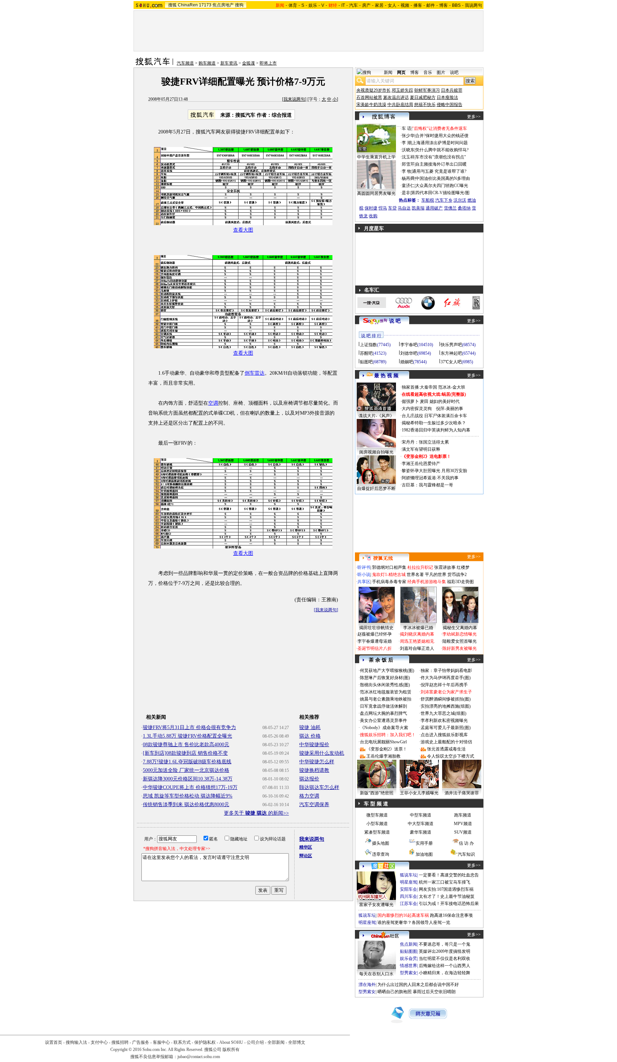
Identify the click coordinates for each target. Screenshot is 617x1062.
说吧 (454, 72)
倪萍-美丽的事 (449, 408)
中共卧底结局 (400, 104)
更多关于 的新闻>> (256, 813)
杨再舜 (408, 178)
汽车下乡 (443, 200)
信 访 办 (466, 843)
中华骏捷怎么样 (316, 761)
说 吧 (395, 321)
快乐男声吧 (451, 344)
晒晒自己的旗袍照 (394, 991)
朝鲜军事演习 (427, 90)
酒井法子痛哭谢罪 (462, 792)
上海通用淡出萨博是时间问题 (440, 142)
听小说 (363, 574)
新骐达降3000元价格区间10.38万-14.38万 (187, 779)
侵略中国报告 (449, 104)
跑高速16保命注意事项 (451, 915)
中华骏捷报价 (314, 744)
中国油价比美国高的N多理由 (442, 178)
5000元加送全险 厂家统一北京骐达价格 (186, 770)
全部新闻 (276, 1042)
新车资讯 (228, 63)
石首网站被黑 (369, 97)
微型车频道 (377, 815)
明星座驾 (408, 882)
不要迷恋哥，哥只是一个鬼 (444, 944)
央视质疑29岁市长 (373, 90)
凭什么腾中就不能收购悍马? (441, 149)
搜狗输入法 (76, 1042)
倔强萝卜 (410, 401)
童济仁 (408, 185)
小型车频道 (377, 823)
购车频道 (207, 63)
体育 (293, 5)
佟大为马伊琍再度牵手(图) (446, 677)
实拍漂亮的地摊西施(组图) (446, 706)
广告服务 (140, 1042)
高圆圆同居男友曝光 (376, 193)
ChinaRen (188, 4)
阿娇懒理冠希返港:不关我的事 (430, 477)
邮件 (430, 5)
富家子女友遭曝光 (376, 904)
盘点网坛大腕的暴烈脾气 (383, 713)
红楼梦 (463, 567)
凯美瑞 (418, 208)
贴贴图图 (408, 951)
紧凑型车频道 (377, 832)
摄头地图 (380, 843)
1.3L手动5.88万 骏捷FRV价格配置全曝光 (187, 736)
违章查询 (380, 854)
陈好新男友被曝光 (459, 648)
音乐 (427, 72)
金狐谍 (248, 63)
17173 (205, 4)
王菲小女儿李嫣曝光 (419, 792)
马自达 (404, 208)
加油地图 (424, 854)
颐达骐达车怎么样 (319, 787)
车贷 (392, 208)
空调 (213, 403)
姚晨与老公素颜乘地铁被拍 (385, 699)
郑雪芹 (408, 164)
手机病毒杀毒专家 (389, 581)
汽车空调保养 (314, 804)
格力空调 (309, 796)
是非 (406, 192)
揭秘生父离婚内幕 (460, 627)
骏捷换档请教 (314, 770)
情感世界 (408, 965)
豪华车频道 (420, 832)
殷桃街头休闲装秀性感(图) (385, 684)
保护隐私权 (205, 1042)
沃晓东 (408, 149)
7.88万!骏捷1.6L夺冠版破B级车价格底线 (187, 761)
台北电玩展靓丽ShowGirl (383, 741)
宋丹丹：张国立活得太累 (425, 442)
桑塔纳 (464, 208)
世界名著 (415, 574)
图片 (441, 72)
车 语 (406, 128)
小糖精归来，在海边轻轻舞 (444, 972)
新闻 (388, 72)
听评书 (363, 567)
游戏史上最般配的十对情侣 (446, 741)
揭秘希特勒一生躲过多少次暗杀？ (434, 422)
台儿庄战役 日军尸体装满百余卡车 (434, 415)
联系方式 (182, 1042)
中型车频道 (420, 815)
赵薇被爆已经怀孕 (374, 634)
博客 (443, 5)
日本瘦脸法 (447, 97)
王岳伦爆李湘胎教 (383, 756)
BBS (456, 5)
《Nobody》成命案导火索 (384, 727)
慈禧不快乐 (425, 104)
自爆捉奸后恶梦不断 (376, 488)
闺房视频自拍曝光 (376, 452)
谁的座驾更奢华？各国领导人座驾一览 (413, 922)
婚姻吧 (406, 361)
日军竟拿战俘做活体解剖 (383, 706)
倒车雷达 (255, 373)
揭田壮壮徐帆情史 (376, 627)
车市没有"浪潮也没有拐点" (440, 157)
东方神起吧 (451, 353)
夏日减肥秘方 (423, 97)
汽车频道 (185, 63)
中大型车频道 (420, 823)
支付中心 (99, 1042)
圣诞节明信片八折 (374, 648)
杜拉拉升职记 (420, 567)
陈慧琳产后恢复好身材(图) (385, 677)
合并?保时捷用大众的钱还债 (441, 135)
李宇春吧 (408, 344)
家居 (379, 5)
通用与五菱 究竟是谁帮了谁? (439, 171)
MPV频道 (463, 823)
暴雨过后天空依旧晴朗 (434, 991)
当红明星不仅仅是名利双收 (444, 958)
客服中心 (161, 1042)
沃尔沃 (459, 200)
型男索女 (408, 972)
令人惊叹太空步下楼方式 (450, 756)
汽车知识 (466, 854)
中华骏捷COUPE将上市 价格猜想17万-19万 (190, 787)
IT (343, 5)
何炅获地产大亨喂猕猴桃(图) (387, 670)
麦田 (424, 401)
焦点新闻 (408, 944)
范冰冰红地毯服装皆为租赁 (385, 691)
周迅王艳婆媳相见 (417, 641)
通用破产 (434, 208)
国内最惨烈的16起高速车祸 (403, 915)
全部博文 (296, 1042)
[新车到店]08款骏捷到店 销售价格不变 (185, 753)
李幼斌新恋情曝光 (459, 634)
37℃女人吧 (451, 361)
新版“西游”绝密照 (376, 792)
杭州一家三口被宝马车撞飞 (444, 882)
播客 (417, 5)
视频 (405, 5)
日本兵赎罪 (451, 90)
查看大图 (243, 230)
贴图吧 (366, 361)
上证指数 (368, 344)
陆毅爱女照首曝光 (459, 641)
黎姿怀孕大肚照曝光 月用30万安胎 (434, 470)
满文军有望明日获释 (421, 449)
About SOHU (231, 1042)
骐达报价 (309, 779)
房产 (366, 5)
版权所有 (231, 1049)
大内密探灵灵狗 (417, 408)
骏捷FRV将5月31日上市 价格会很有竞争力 (189, 727)
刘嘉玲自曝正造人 (417, 648)
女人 (392, 5)
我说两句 (473, 5)
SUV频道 (463, 832)
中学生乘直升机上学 (376, 157)
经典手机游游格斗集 (426, 581)
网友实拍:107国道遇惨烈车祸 (446, 889)
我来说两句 (294, 99)
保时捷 (371, 208)
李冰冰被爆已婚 (418, 627)
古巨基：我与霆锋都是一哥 (427, 484)
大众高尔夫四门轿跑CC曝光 (441, 185)
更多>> (474, 116)
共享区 (363, 581)
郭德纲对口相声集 (389, 567)
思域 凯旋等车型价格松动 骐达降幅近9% (187, 796)
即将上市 (268, 63)
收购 (373, 215)
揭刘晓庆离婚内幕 (417, 634)
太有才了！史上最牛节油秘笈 (447, 896)
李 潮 (406, 142)
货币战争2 (457, 574)
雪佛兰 (450, 208)
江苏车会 (408, 903)
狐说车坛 (408, 875)
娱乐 (312, 5)
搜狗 (239, 4)
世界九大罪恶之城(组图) (443, 713)
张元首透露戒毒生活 (446, 749)
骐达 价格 (310, 736)
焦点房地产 (223, 4)
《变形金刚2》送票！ (386, 749)
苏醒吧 (366, 353)
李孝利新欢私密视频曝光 (444, 720)
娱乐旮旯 (408, 958)
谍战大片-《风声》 (376, 415)
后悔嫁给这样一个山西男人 (444, 965)
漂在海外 (367, 984)
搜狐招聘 (120, 1042)
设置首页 (53, 1042)
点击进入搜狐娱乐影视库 (444, 734)
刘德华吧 (408, 353)
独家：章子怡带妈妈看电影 (446, 670)
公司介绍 (255, 1042)
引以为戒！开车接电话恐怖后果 (449, 903)
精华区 (305, 847)
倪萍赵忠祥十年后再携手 (444, 684)
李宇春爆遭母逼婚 (374, 641)
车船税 (427, 200)
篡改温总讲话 (396, 97)
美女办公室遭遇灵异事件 (383, 720)
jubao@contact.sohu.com (198, 1056)
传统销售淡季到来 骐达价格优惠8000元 (186, 804)
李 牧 (406, 171)
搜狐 (172, 4)
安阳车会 (408, 889)
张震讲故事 (445, 567)
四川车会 (408, 896)
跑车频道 (462, 815)
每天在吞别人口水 (376, 973)
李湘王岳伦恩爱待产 (421, 463)
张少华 (408, 135)
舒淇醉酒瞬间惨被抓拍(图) (446, 699)
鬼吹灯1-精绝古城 (389, 574)
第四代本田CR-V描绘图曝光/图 (440, 192)
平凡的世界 (435, 574)
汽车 (353, 5)
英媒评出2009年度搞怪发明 (444, 951)
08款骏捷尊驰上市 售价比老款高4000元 (186, 744)
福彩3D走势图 (460, 581)
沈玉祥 (408, 157)
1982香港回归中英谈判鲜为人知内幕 (436, 430)
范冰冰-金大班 (451, 387)
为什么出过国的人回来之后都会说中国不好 (418, 984)
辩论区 (305, 855)
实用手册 (424, 843)
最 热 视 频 (386, 375)
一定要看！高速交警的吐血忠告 (449, 875)
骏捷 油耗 (310, 727)
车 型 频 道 (376, 803)
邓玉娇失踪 (402, 90)
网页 (401, 72)
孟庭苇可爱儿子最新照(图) (446, 727)
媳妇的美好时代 (445, 401)
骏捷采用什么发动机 (321, 753)
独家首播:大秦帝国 (419, 387)
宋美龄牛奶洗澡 (371, 104)
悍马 (382, 208)
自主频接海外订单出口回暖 (441, 164)
